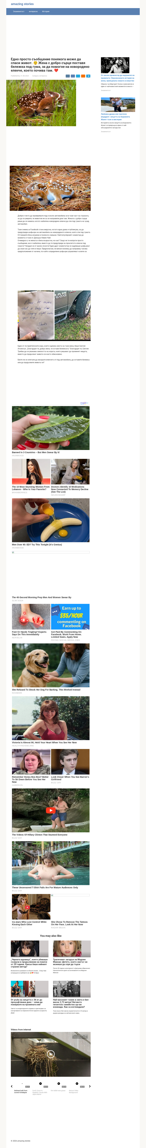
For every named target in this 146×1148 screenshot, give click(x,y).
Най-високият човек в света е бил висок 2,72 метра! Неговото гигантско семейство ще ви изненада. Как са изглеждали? (71, 1003)
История (45, 11)
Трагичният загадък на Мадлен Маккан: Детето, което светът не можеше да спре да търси (70, 962)
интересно (33, 11)
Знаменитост (18, 11)
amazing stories (22, 4)
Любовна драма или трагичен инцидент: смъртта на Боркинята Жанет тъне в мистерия (115, 117)
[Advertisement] (73, 34)
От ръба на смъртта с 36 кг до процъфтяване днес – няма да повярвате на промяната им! (26, 1002)
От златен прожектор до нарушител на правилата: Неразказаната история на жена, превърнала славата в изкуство (117, 78)
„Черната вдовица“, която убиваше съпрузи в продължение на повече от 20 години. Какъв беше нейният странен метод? (29, 963)
